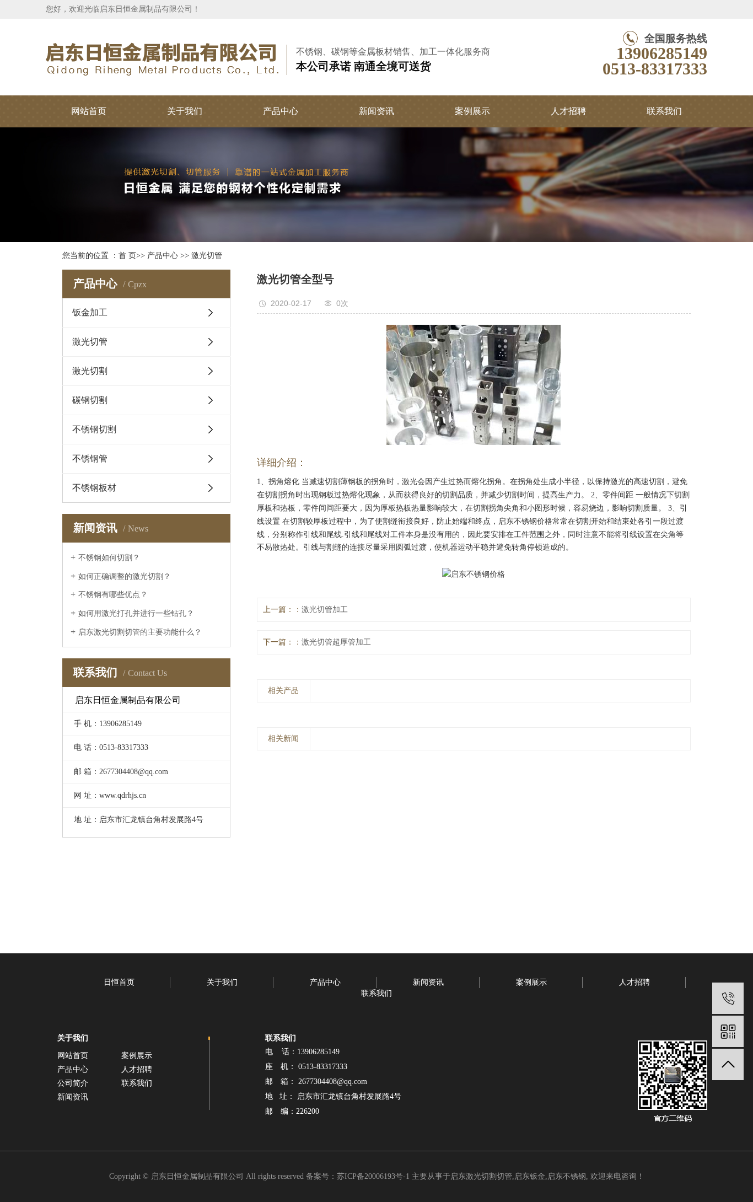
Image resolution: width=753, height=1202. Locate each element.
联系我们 (664, 111)
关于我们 (184, 111)
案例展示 (472, 111)
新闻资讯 (376, 111)
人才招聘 (568, 111)
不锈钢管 (89, 458)
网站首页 (88, 111)
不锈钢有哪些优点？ (113, 595)
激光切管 (206, 255)
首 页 (127, 255)
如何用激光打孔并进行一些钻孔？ (136, 613)
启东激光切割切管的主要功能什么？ (140, 632)
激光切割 (89, 370)
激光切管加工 (325, 609)
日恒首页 (119, 982)
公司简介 (72, 1083)
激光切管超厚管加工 (336, 642)
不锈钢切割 (94, 429)
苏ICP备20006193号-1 (373, 1176)
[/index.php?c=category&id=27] (728, 998)
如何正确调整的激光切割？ (124, 576)
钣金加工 (89, 312)
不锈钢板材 (94, 487)
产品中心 (280, 111)
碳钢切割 (89, 400)
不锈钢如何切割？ (109, 558)
